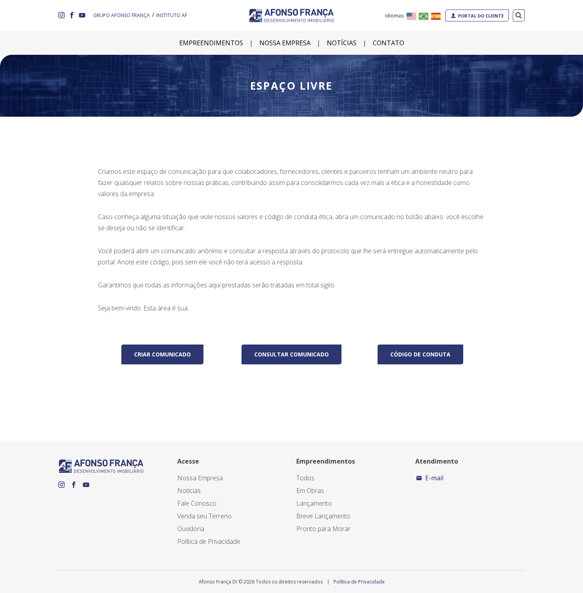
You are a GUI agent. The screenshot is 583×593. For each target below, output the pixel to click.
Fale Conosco (197, 503)
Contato (388, 43)
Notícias (342, 43)
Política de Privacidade (208, 541)
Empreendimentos (211, 43)
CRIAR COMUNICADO (162, 354)
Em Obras (310, 490)
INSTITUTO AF (171, 15)
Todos (305, 478)
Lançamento (314, 503)
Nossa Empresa (285, 43)
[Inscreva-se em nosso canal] (82, 15)
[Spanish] (436, 15)
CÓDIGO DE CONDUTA (420, 354)
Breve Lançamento (323, 516)
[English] (412, 15)
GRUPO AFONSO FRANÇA (121, 15)
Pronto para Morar (323, 528)
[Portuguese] (424, 15)
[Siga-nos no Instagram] (61, 15)
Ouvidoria (190, 528)
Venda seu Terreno (204, 516)
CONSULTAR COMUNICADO (291, 354)
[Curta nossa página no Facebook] (72, 15)
